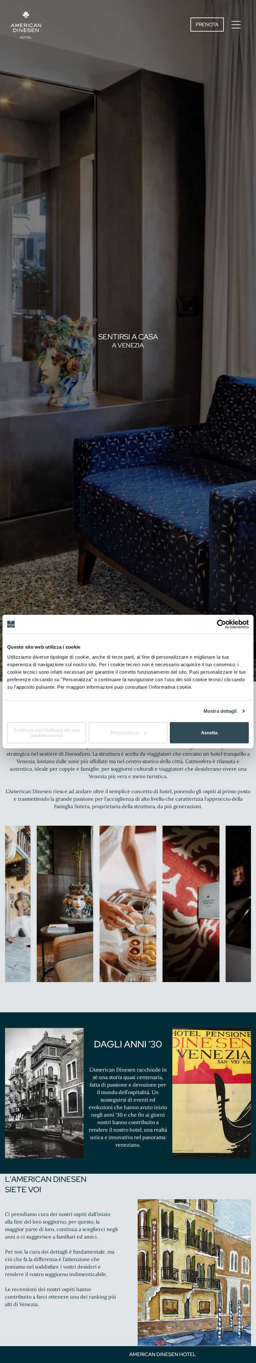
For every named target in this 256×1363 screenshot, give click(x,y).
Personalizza (125, 732)
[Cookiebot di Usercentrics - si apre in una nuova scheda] (221, 624)
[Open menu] (236, 24)
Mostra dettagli (220, 711)
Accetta (209, 732)
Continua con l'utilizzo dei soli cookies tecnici (47, 732)
